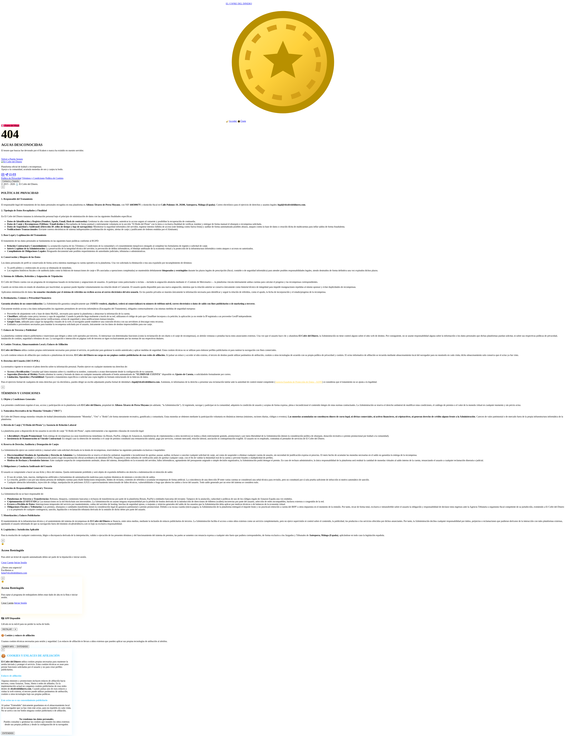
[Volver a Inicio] (11, 161)
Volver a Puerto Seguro (12, 159)
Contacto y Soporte (10, 181)
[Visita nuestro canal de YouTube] (11, 175)
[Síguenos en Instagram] (3, 175)
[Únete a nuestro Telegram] (7, 175)
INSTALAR (7, 629)
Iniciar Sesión (20, 562)
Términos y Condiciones (33, 178)
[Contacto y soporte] (14, 175)
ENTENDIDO (22, 646)
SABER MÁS (8, 646)
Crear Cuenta (7, 562)
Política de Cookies (54, 178)
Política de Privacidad (11, 178)
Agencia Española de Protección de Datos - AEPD (298, 382)
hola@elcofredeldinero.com (14, 573)
